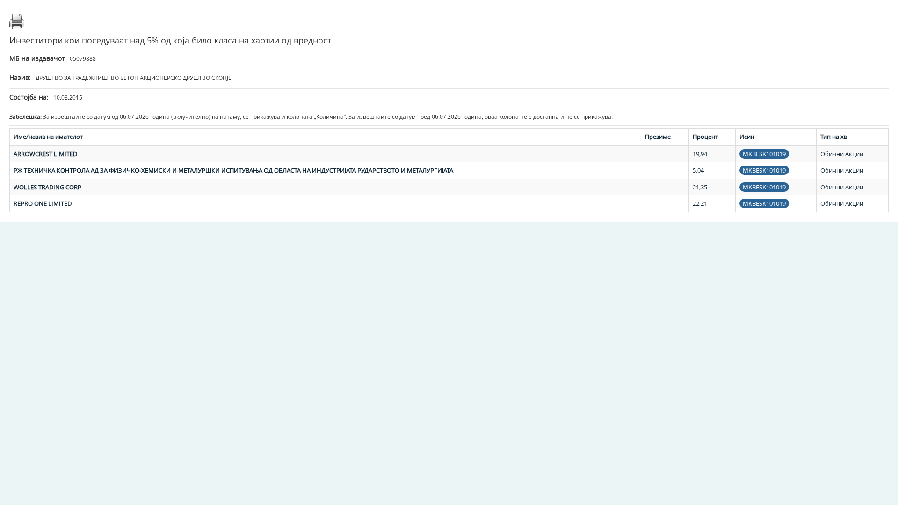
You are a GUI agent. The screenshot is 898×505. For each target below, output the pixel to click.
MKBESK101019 (764, 154)
